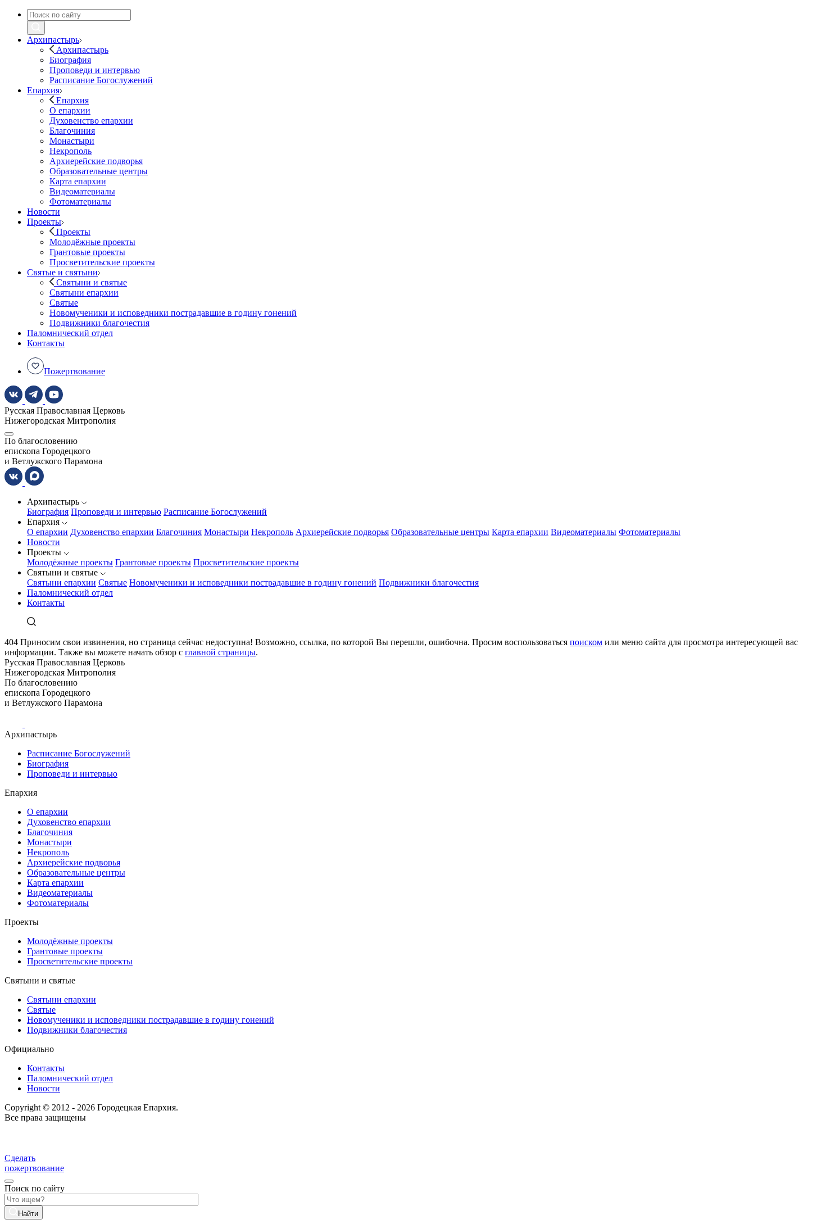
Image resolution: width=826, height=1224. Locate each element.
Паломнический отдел (70, 592)
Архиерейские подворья (342, 532)
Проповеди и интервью (116, 511)
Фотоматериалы (649, 532)
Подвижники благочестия (429, 582)
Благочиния (179, 532)
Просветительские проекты (246, 562)
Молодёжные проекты (70, 562)
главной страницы (220, 652)
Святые (112, 582)
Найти (28, 1213)
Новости (43, 542)
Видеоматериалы (583, 532)
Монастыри (226, 532)
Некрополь (272, 532)
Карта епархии (520, 532)
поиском (586, 642)
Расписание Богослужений (215, 511)
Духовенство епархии (112, 532)
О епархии (47, 532)
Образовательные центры (440, 532)
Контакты (46, 603)
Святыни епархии (61, 582)
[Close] (8, 1181)
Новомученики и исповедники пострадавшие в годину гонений (252, 582)
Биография (48, 511)
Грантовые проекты (153, 562)
